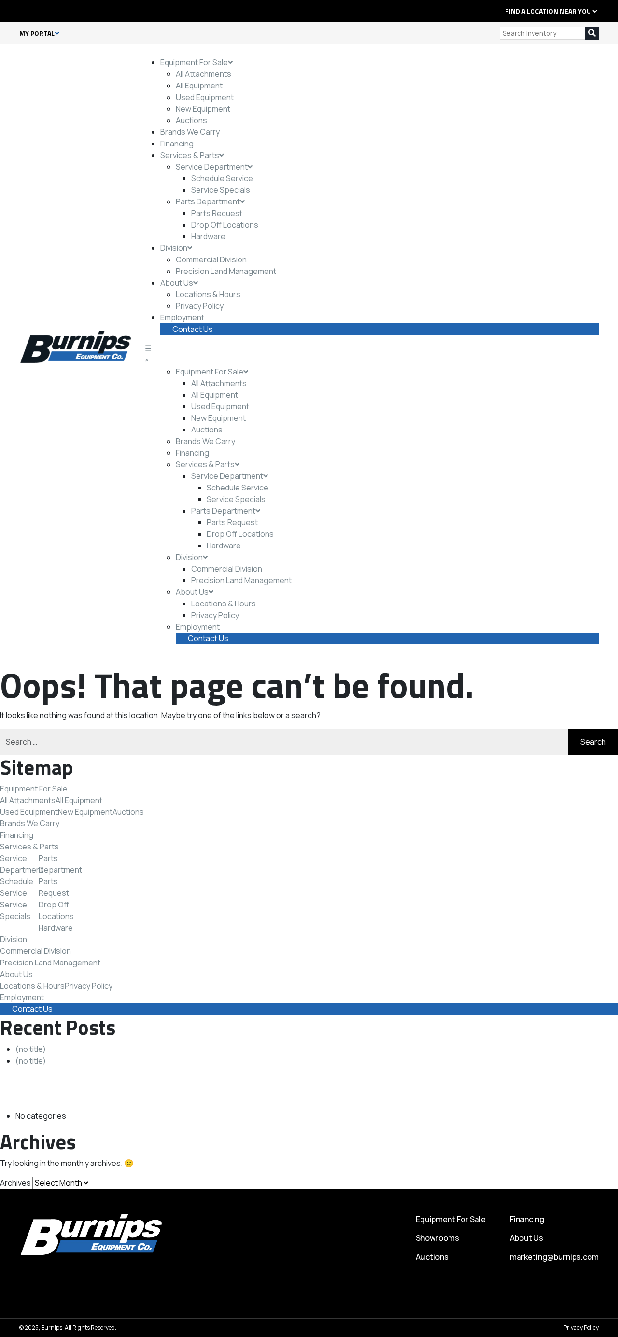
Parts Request (216, 213)
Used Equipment (205, 97)
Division (173, 248)
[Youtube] (64, 10)
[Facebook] (22, 10)
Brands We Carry (190, 132)
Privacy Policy (200, 306)
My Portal (37, 33)
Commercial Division (211, 259)
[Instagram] (53, 10)
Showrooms (437, 1238)
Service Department (212, 166)
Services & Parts (189, 155)
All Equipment (199, 85)
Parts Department (208, 201)
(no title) (30, 1049)
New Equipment (203, 108)
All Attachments (203, 74)
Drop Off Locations (224, 224)
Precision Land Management (226, 271)
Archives (15, 1183)
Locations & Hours (208, 294)
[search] (592, 33)
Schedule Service (222, 178)
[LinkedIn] (33, 10)
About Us (176, 282)
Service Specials (220, 190)
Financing (177, 143)
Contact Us (192, 329)
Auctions (191, 120)
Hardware (208, 236)
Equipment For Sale (194, 62)
